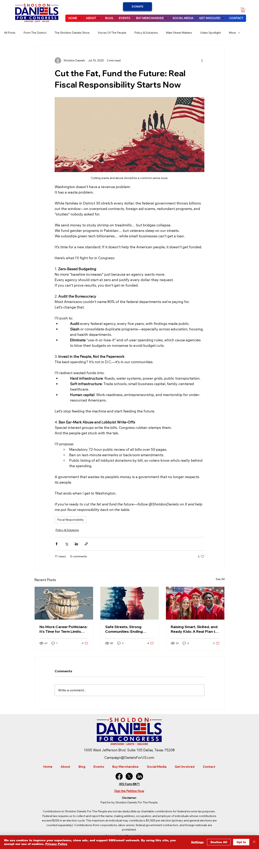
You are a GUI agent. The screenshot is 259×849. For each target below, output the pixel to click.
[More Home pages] (79, 18)
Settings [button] (197, 842)
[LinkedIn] (139, 776)
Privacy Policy (56, 844)
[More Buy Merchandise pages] (166, 18)
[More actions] (202, 60)
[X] (129, 776)
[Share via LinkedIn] (76, 544)
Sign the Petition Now (129, 791)
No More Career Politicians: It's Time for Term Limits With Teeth (63, 629)
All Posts (9, 32)
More (232, 32)
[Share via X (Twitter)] (66, 544)
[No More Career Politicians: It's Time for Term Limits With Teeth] (64, 603)
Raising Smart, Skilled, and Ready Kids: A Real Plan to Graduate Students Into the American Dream (194, 629)
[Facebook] (119, 776)
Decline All (218, 842)
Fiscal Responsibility (70, 519)
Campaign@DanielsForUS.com (129, 757)
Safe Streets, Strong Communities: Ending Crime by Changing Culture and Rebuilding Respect (129, 629)
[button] (243, 9)
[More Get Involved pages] (223, 18)
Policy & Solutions (146, 32)
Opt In (241, 842)
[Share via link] (86, 544)
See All (220, 579)
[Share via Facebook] (56, 544)
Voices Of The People (112, 32)
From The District (34, 32)
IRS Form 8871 (129, 784)
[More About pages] (98, 18)
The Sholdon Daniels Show (72, 32)
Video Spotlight (210, 32)
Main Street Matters (179, 32)
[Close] (254, 842)
